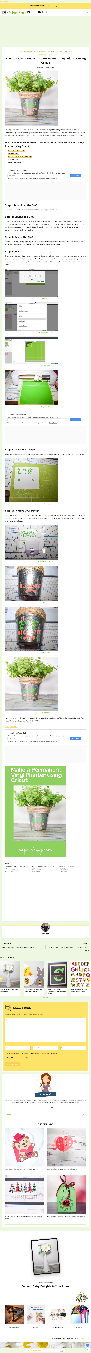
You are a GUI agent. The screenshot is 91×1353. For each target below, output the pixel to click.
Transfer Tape (13, 159)
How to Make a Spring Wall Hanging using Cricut (19, 945)
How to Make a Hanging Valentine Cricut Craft (62, 1169)
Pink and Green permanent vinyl (20, 157)
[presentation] (10, 974)
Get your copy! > (44, 6)
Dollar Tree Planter (15, 162)
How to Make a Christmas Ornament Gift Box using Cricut (66, 1217)
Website (64, 1048)
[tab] (43, 997)
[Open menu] (87, 12)
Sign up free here (11, 727)
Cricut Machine (13, 154)
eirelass (41, 67)
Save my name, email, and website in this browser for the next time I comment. (32, 1053)
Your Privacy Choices (51, 1351)
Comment (10, 1020)
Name (8, 1048)
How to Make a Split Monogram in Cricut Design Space (57, 991)
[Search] (83, 1115)
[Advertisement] (45, 29)
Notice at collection (34, 1351)
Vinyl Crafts (51, 54)
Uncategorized (41, 54)
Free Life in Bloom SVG (16, 151)
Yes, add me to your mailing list (17, 1058)
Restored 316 (85, 1338)
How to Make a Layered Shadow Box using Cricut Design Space (69, 947)
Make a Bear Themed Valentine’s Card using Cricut (21, 1169)
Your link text (4, 1)
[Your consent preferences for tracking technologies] (88, 1350)
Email (36, 1048)
